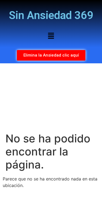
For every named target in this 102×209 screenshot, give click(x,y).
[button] (50, 36)
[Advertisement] (51, 97)
